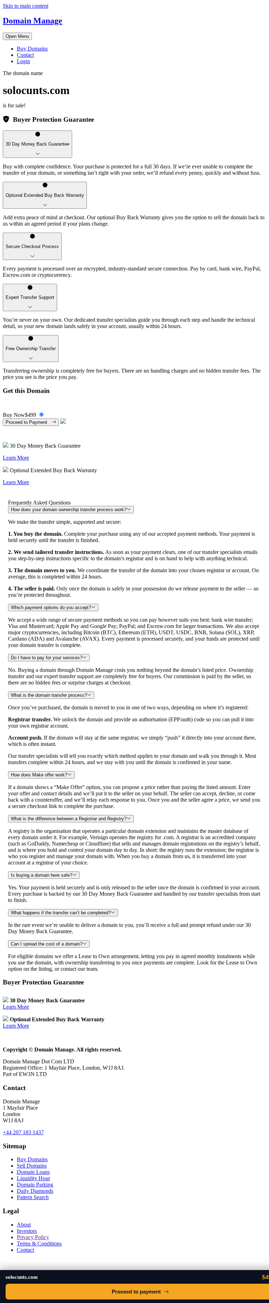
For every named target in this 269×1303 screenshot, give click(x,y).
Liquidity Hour (33, 1178)
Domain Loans (33, 1172)
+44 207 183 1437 (23, 1132)
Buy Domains (32, 49)
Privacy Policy (33, 1237)
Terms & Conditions (39, 1244)
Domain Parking (35, 1185)
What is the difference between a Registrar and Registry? (68, 818)
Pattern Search (33, 1197)
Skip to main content (25, 6)
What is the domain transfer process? (49, 695)
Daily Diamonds (35, 1191)
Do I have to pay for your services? (46, 657)
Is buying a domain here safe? (41, 875)
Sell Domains (32, 1166)
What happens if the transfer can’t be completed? (61, 912)
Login (23, 61)
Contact (25, 55)
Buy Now (19, 415)
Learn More (16, 458)
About (24, 1225)
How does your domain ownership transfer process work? (68, 509)
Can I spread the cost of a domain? (46, 944)
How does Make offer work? (39, 774)
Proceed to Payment (28, 422)
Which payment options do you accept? (51, 607)
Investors (27, 1231)
